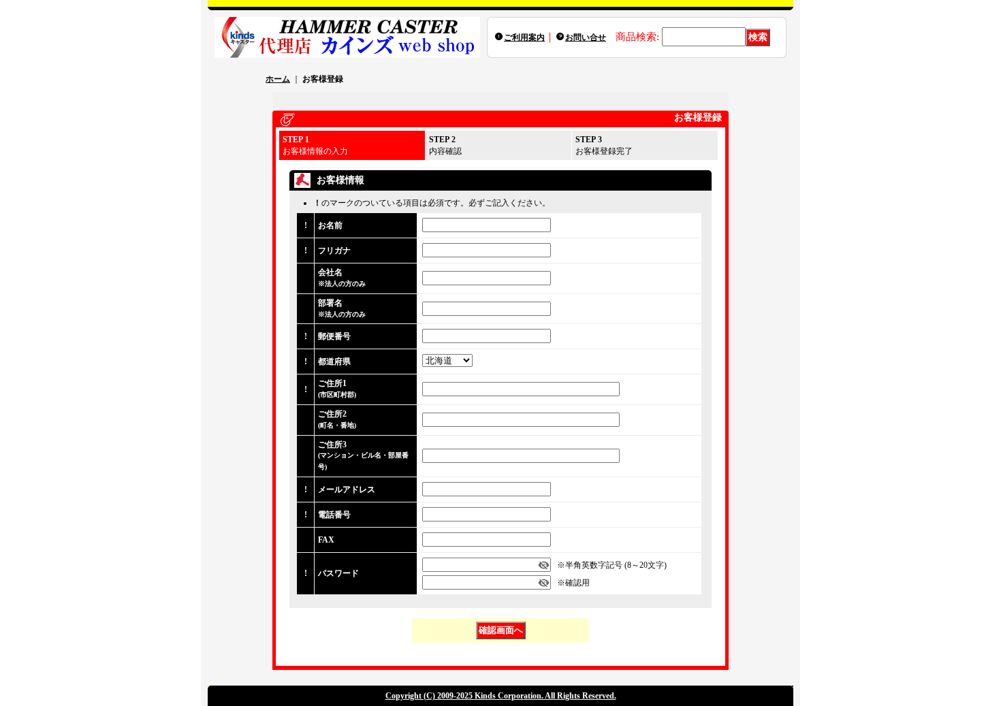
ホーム (278, 79)
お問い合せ (585, 37)
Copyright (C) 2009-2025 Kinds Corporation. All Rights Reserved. (500, 696)
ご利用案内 (524, 37)
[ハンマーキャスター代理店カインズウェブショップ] (347, 37)
